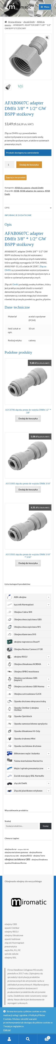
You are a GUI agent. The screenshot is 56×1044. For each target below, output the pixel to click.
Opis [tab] (7, 208)
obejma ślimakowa (39, 860)
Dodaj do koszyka (29, 164)
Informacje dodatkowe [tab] (18, 215)
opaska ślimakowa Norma (15, 863)
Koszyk (43, 1037)
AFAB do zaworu (22, 187)
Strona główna (14, 22)
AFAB (16, 191)
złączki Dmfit (29, 22)
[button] (47, 37)
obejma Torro (39, 856)
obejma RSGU (26, 856)
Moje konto (9, 1039)
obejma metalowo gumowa (16, 852)
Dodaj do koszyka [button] (28, 418)
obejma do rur (11, 849)
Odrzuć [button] (7, 1030)
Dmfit (15, 284)
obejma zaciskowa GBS (17, 859)
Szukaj (8, 821)
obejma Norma (35, 852)
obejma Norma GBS (12, 856)
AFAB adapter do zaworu (32, 191)
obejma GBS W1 (23, 849)
